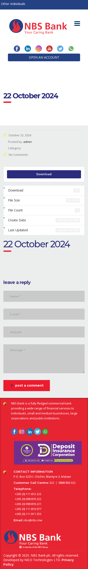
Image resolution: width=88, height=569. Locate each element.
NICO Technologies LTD (42, 560)
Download (44, 174)
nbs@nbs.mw (33, 520)
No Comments (18, 155)
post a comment (29, 385)
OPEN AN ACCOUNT (44, 57)
